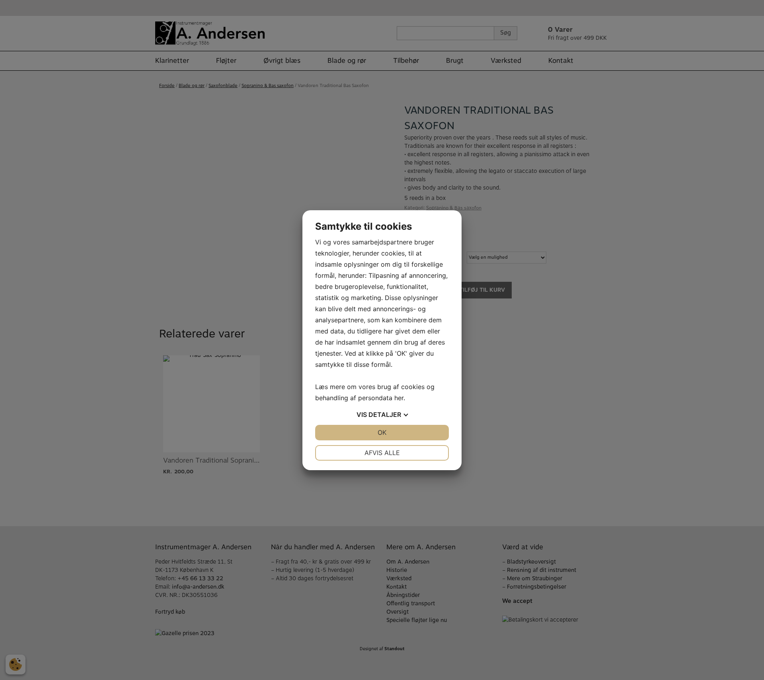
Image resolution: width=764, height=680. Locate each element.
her (398, 398)
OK (382, 432)
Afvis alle (382, 453)
